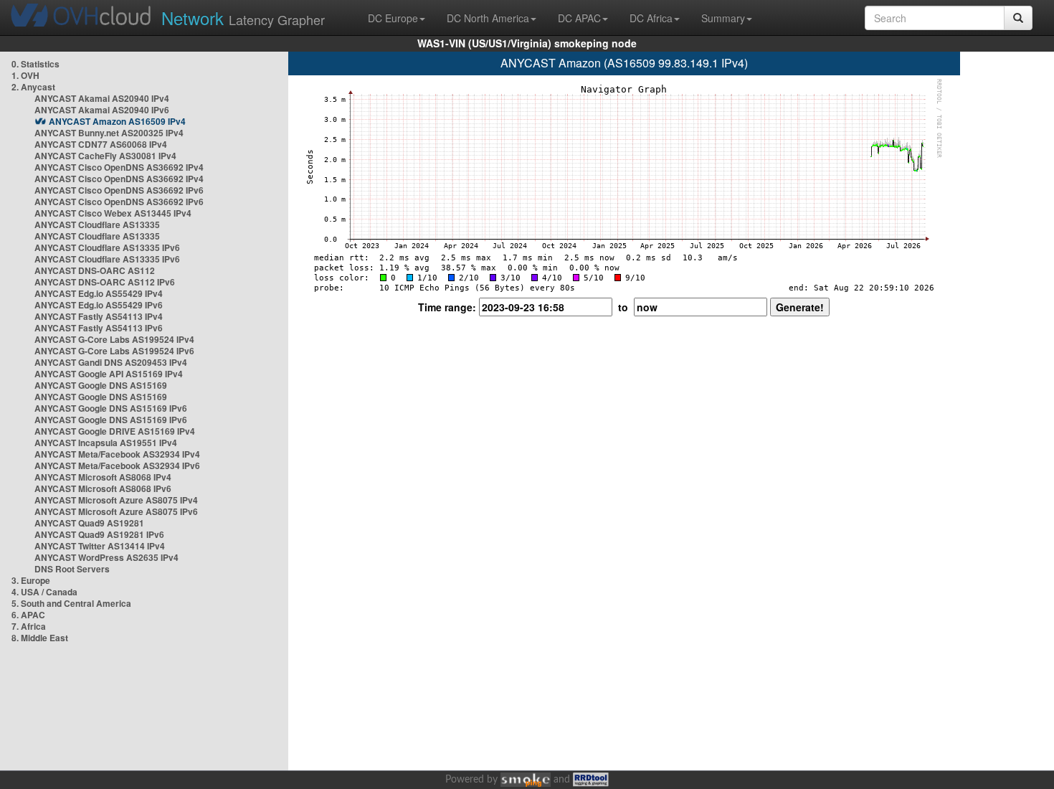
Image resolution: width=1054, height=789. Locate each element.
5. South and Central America (71, 603)
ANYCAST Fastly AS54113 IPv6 (98, 327)
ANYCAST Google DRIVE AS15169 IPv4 (114, 431)
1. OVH (25, 75)
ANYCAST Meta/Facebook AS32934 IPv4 (117, 454)
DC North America (488, 18)
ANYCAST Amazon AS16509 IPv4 (117, 121)
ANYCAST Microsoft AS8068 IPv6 (102, 488)
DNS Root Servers (72, 568)
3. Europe (30, 580)
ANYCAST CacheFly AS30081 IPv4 (105, 155)
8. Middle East (39, 637)
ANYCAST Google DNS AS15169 (100, 385)
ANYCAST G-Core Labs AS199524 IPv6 (114, 350)
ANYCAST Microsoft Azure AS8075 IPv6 (116, 511)
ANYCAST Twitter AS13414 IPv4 (99, 545)
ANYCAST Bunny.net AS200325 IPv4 (109, 132)
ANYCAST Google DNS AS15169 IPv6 (110, 408)
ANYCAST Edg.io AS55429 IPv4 (98, 293)
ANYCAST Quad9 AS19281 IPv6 (99, 534)
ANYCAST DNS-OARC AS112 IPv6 (104, 281)
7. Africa (28, 626)
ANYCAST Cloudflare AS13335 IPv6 (107, 247)
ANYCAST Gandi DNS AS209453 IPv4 (110, 362)
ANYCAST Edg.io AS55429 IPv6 (98, 304)
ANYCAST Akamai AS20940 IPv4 (101, 98)
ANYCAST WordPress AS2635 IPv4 (106, 557)
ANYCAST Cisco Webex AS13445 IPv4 (112, 213)
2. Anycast (33, 86)
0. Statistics (35, 63)
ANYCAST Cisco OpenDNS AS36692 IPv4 (119, 167)
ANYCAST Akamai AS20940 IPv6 (101, 109)
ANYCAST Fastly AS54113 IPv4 (98, 316)
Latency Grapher (243, 17)
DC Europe (393, 18)
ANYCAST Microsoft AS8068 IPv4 (102, 477)
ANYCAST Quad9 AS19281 (89, 522)
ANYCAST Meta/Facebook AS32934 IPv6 (117, 465)
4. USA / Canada (44, 591)
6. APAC (28, 614)
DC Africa (651, 18)
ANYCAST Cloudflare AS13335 (97, 224)
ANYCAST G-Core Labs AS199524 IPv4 (114, 339)
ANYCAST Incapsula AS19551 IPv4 (105, 442)
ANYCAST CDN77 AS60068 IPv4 (100, 144)
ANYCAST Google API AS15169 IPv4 (108, 373)
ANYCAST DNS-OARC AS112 (94, 270)
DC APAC (579, 18)
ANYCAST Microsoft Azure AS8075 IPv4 (116, 499)
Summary (723, 18)
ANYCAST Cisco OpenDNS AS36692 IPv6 (119, 190)
